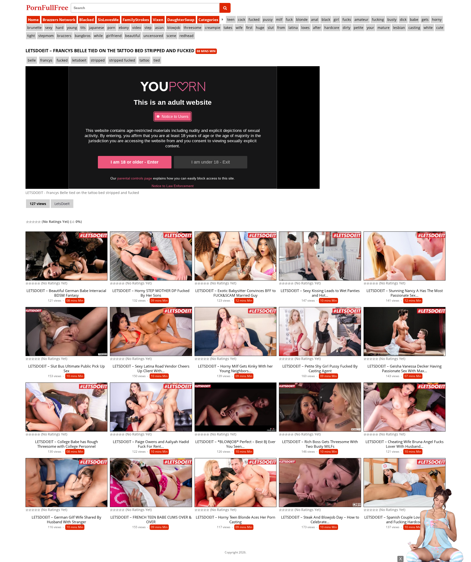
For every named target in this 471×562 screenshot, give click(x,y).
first (249, 27)
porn (111, 27)
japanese (96, 27)
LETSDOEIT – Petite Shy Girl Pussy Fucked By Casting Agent (320, 368)
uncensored (153, 35)
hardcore (331, 27)
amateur (361, 19)
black (326, 19)
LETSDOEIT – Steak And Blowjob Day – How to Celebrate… (320, 519)
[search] (225, 8)
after (317, 27)
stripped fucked (122, 60)
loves (305, 27)
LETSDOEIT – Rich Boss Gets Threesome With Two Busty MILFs (320, 444)
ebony (124, 27)
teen (231, 19)
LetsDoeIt (62, 203)
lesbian (399, 27)
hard (60, 27)
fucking (378, 19)
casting (414, 27)
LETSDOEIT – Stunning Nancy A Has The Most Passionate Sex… (404, 293)
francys (46, 60)
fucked (254, 19)
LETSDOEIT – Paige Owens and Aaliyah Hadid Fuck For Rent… (151, 444)
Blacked (86, 19)
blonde (302, 19)
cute (439, 27)
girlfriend (114, 35)
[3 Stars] (33, 221)
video (136, 27)
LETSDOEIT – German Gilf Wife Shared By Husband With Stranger (66, 519)
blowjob (173, 27)
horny (437, 19)
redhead (187, 35)
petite (358, 27)
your (370, 27)
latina (293, 27)
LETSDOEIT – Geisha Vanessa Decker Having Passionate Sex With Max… (404, 368)
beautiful (132, 35)
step (148, 27)
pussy (268, 19)
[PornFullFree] (47, 7)
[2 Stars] (30, 221)
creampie (212, 27)
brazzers (64, 35)
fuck (289, 19)
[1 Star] (27, 221)
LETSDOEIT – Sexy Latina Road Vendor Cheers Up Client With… (151, 368)
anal (314, 19)
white (428, 27)
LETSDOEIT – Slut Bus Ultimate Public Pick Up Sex (66, 368)
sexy (48, 27)
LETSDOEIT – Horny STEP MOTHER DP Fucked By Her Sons (150, 293)
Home (33, 19)
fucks (346, 19)
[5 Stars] (39, 221)
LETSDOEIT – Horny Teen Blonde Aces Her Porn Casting (235, 519)
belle (32, 60)
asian (159, 27)
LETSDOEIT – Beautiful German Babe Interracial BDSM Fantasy (66, 293)
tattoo (144, 60)
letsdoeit (79, 60)
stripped (98, 60)
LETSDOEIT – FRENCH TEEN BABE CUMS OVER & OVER (151, 519)
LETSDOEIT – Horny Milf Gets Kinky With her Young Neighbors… (235, 368)
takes (228, 27)
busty (391, 19)
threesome (192, 27)
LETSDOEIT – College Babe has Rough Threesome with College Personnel (66, 444)
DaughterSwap (181, 19)
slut (271, 27)
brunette (34, 27)
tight (31, 35)
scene (171, 35)
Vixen (158, 19)
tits (83, 27)
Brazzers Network (59, 19)
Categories (208, 19)
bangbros (83, 35)
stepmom (46, 35)
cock (241, 19)
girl (336, 19)
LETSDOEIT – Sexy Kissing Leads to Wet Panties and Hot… (320, 293)
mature (384, 27)
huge (260, 27)
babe (414, 19)
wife (239, 27)
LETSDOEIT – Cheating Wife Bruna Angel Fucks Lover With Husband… (405, 444)
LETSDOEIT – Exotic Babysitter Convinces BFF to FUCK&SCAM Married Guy (235, 293)
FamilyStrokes (136, 19)
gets (425, 19)
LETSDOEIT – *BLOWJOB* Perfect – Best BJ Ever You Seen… (235, 444)
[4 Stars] (36, 221)
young (72, 27)
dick (403, 19)
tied (157, 60)
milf (279, 19)
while (98, 35)
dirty (346, 27)
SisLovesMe (108, 19)
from (281, 27)
